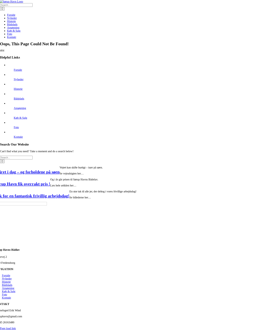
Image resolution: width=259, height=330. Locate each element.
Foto (16, 127)
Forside (18, 69)
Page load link (8, 328)
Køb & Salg (20, 117)
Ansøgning (20, 108)
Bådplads (19, 98)
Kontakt (18, 136)
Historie (18, 88)
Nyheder (18, 79)
